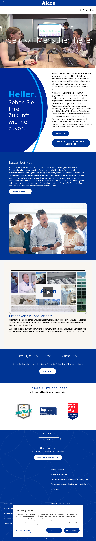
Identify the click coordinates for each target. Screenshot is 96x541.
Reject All (54, 530)
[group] (33, 411)
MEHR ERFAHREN (20, 191)
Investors (8, 503)
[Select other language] (3, 3)
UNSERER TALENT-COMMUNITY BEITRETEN (70, 142)
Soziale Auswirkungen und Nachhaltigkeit (69, 479)
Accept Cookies (71, 530)
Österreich (50, 439)
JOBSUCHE (60, 133)
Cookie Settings (24, 530)
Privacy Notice (69, 524)
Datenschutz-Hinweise (61, 503)
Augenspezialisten (59, 474)
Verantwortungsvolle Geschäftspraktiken (69, 484)
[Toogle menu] (93, 3)
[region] (48, 521)
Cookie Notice (56, 524)
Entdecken (89, 10)
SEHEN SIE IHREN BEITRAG (48, 457)
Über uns (55, 489)
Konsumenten (57, 469)
